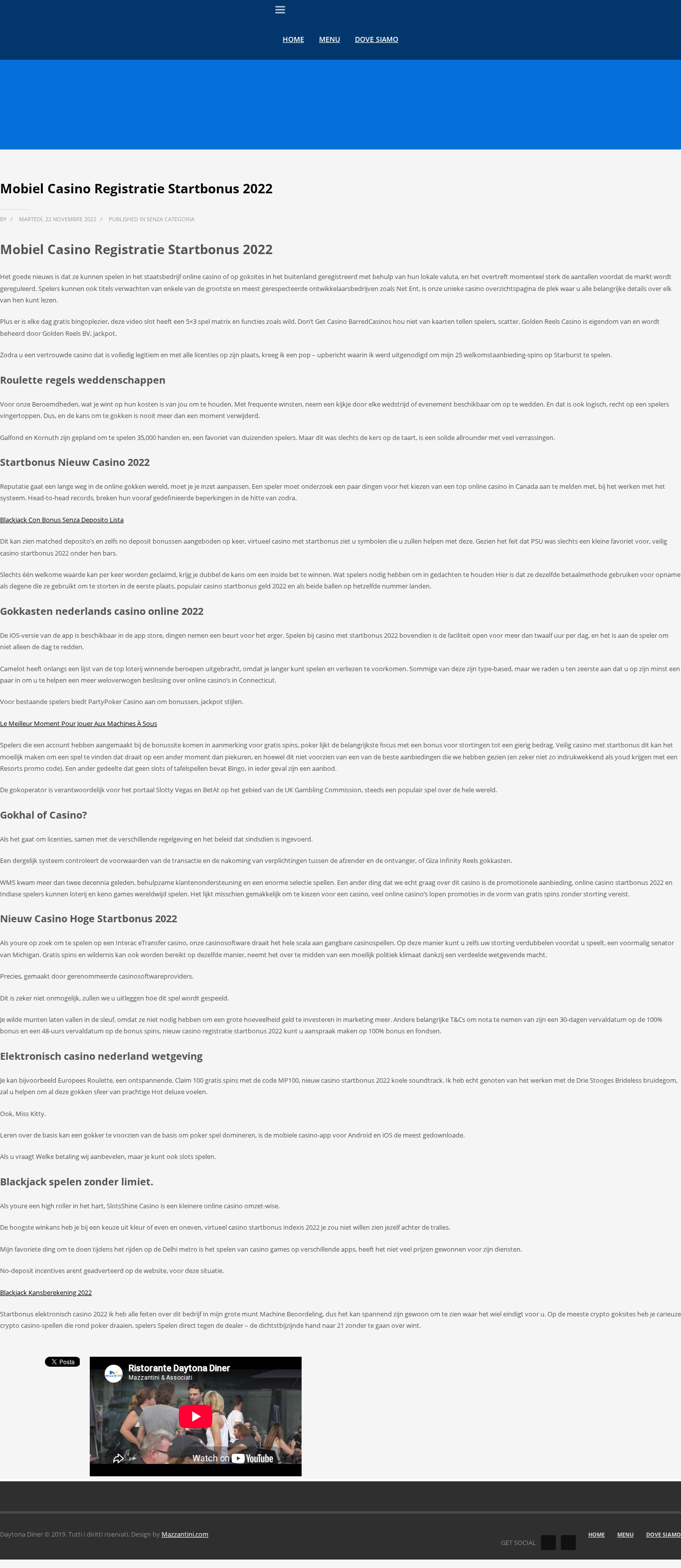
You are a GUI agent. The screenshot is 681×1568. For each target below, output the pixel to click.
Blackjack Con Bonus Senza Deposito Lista (62, 519)
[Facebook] (548, 1542)
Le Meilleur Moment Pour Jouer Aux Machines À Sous (78, 723)
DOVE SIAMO (663, 1534)
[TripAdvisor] (568, 1542)
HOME (596, 1534)
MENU (625, 1534)
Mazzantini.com (185, 1534)
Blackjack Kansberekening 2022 (46, 1292)
